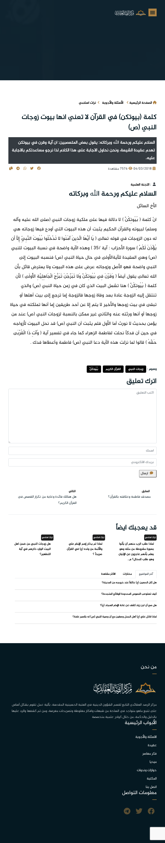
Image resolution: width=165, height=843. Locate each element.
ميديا (153, 762)
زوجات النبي (135, 369)
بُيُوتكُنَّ (94, 369)
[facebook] (151, 812)
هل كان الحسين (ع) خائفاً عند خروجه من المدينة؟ (129, 582)
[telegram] (127, 812)
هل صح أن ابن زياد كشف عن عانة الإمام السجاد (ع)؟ (128, 605)
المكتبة (152, 779)
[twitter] (139, 812)
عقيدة (152, 745)
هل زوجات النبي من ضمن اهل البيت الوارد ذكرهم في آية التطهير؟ (32, 549)
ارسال (144, 473)
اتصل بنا (151, 787)
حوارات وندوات (147, 770)
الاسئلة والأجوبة (146, 737)
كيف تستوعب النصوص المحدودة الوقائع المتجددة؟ (129, 594)
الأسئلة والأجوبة (112, 103)
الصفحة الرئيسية (140, 103)
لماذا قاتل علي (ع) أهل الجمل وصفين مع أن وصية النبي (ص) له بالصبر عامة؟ (115, 616)
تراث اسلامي (87, 103)
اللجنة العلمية (140, 185)
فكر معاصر (149, 754)
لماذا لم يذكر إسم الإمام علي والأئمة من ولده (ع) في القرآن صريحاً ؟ (84, 549)
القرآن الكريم (113, 369)
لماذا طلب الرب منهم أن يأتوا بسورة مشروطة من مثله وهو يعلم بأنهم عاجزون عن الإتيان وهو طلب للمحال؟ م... (136, 551)
